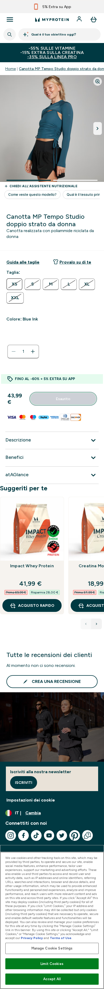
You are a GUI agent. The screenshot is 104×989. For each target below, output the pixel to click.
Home (10, 69)
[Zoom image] (97, 81)
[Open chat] (87, 835)
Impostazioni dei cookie (30, 800)
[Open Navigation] (10, 19)
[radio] (14, 284)
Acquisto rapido (36, 605)
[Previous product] (86, 624)
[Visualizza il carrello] (93, 19)
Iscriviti (23, 782)
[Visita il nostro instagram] (10, 835)
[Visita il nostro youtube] (49, 835)
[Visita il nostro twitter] (62, 835)
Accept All (52, 979)
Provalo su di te (75, 262)
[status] (23, 351)
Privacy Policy (32, 938)
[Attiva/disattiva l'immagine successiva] (97, 128)
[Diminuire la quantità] (13, 351)
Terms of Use (60, 938)
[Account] (80, 19)
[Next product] (96, 624)
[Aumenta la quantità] (33, 351)
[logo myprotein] (52, 19)
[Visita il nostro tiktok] (36, 835)
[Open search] (9, 34)
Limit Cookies (52, 964)
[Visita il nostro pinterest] (74, 835)
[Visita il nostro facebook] (23, 835)
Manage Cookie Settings (52, 948)
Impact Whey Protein (32, 566)
